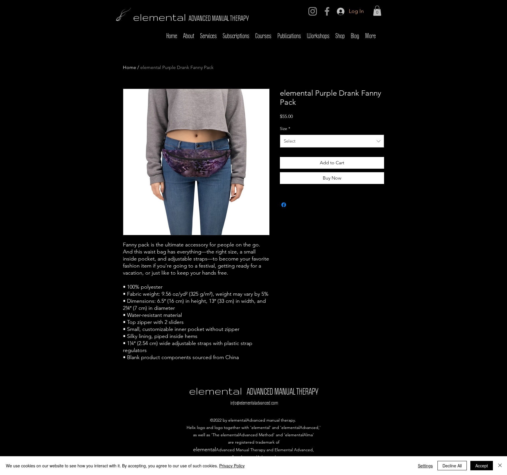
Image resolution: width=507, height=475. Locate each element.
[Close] (499, 465)
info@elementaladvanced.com (254, 403)
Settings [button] (425, 466)
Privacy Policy (232, 466)
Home (129, 67)
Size (285, 128)
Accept (481, 466)
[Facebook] (327, 11)
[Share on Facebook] (283, 204)
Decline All (452, 466)
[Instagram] (312, 11)
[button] (377, 11)
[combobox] (332, 141)
